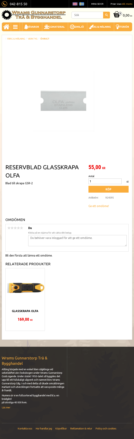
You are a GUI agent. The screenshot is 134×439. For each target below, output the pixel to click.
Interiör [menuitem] (123, 26)
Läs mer (6, 407)
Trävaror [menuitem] (32, 26)
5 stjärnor (21, 228)
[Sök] (106, 15)
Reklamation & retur (81, 428)
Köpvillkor (61, 428)
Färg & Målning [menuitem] (100, 26)
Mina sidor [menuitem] (97, 4)
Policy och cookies (105, 428)
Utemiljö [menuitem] (77, 26)
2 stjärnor (12, 228)
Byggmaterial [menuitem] (55, 26)
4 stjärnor (18, 228)
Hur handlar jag (44, 428)
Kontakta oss (25, 428)
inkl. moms (127, 4)
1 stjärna (8, 228)
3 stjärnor (15, 228)
